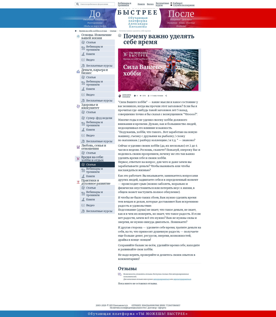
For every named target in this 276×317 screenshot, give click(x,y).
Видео (150, 4)
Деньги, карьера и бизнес (94, 71)
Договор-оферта (157, 307)
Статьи (91, 42)
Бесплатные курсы (162, 4)
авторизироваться (161, 279)
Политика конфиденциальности (128, 307)
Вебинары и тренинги (124, 4)
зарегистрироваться (182, 279)
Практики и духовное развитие (95, 182)
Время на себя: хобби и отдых (92, 159)
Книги (141, 4)
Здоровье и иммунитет (90, 106)
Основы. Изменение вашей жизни (96, 36)
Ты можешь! (138, 9)
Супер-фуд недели (99, 118)
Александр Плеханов (126, 96)
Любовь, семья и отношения (93, 147)
